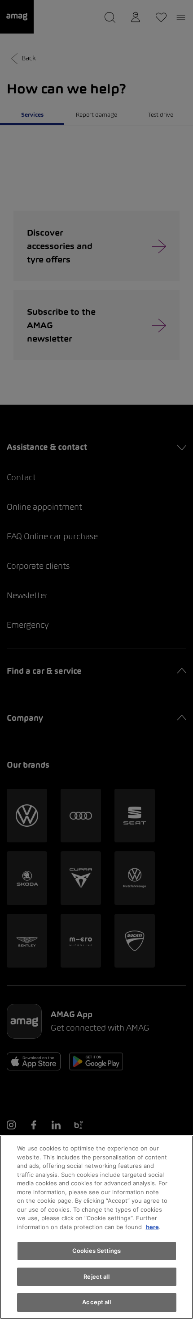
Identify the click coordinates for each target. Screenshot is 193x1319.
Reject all (96, 1276)
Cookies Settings (96, 1250)
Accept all (96, 1302)
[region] (96, 1227)
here (152, 1226)
